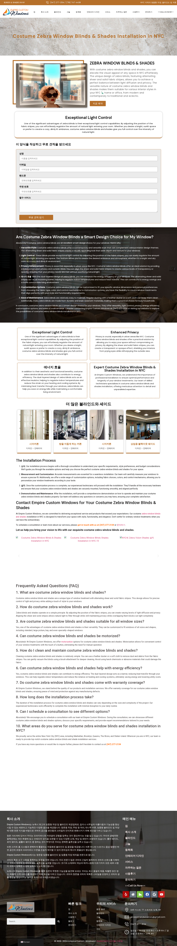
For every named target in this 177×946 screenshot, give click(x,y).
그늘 (68, 12)
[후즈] (140, 894)
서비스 (107, 12)
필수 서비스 (25, 198)
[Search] (58, 921)
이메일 (22, 165)
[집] (133, 894)
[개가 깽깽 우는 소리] (126, 894)
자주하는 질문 (121, 12)
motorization (67, 642)
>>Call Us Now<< (166, 12)
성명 (21, 154)
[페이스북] (147, 894)
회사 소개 (44, 12)
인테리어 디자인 (93, 12)
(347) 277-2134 (113, 744)
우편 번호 (24, 187)
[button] (18, 555)
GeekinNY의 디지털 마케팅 (110, 941)
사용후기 (136, 12)
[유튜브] (161, 894)
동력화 (78, 12)
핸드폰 (22, 176)
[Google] (154, 894)
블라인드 (57, 12)
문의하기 (148, 12)
